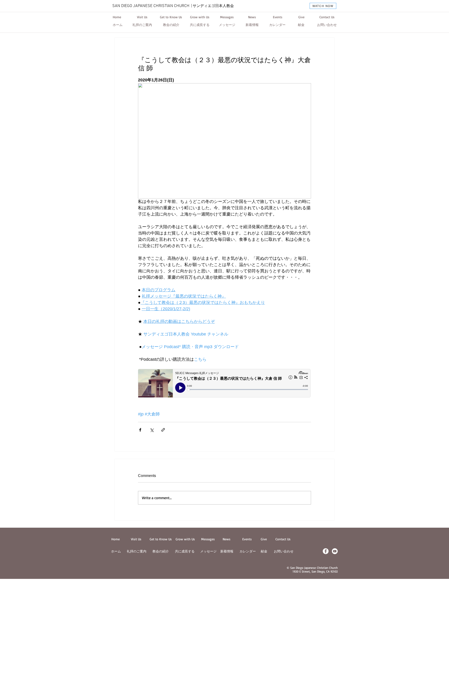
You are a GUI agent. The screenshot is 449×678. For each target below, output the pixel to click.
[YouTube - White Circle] (335, 551)
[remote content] (224, 383)
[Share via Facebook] (140, 430)
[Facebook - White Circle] (326, 551)
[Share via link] (163, 430)
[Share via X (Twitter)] (151, 430)
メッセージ (208, 551)
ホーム (116, 551)
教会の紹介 (160, 551)
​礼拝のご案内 (136, 551)
